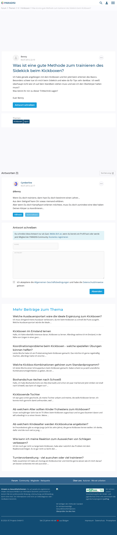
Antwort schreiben (25, 105)
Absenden (97, 291)
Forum (3, 8)
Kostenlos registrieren (58, 237)
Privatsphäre (111, 520)
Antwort (18, 253)
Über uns (77, 481)
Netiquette (45, 480)
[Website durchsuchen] (101, 3)
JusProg (106, 499)
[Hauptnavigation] (113, 3)
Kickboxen (25, 8)
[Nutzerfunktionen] (107, 3)
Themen (12, 8)
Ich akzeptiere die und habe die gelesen (60, 284)
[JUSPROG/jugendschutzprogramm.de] (95, 490)
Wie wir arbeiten (98, 480)
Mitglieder (35, 480)
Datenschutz (100, 520)
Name (16, 244)
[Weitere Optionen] (101, 58)
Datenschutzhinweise (93, 282)
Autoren (86, 480)
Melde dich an (56, 234)
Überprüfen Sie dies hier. (66, 511)
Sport (26, 121)
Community (24, 480)
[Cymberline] (17, 183)
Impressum (89, 520)
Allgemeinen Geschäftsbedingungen (51, 282)
